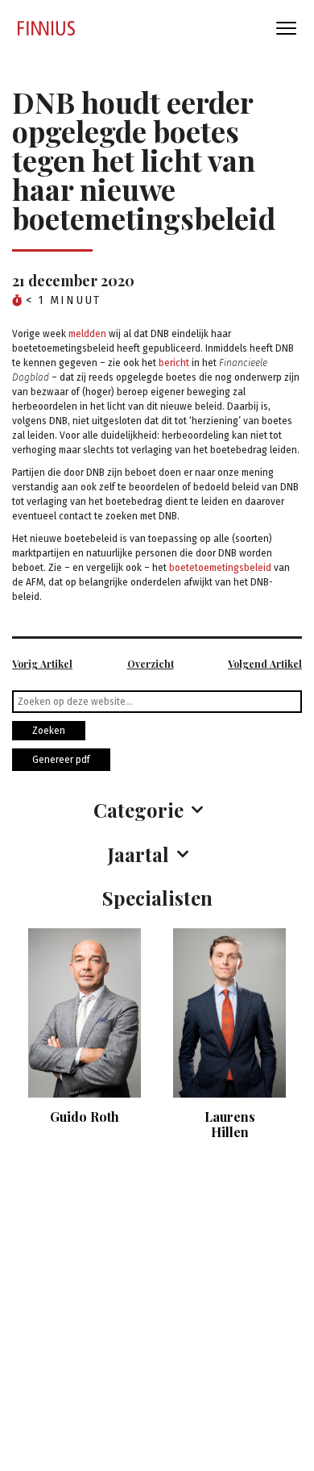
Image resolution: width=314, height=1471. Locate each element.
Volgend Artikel (265, 663)
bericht (174, 363)
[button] (157, 809)
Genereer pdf (61, 759)
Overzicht (150, 663)
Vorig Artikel (42, 663)
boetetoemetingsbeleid (220, 567)
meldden (87, 334)
